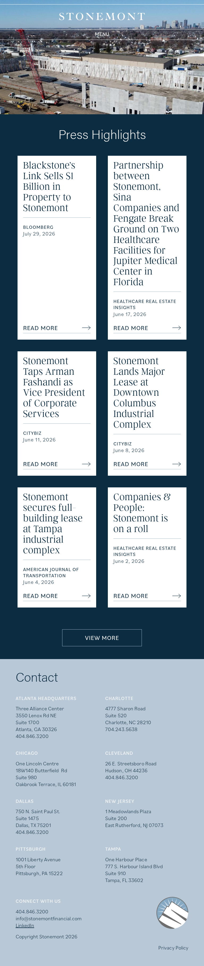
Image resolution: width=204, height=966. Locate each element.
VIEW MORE (102, 638)
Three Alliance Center (40, 708)
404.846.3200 (32, 736)
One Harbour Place (126, 859)
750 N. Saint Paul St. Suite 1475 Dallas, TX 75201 (38, 818)
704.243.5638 (121, 729)
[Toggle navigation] (102, 34)
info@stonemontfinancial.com (49, 918)
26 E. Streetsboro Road (130, 763)
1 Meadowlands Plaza (128, 811)
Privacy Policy (173, 947)
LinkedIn (25, 925)
